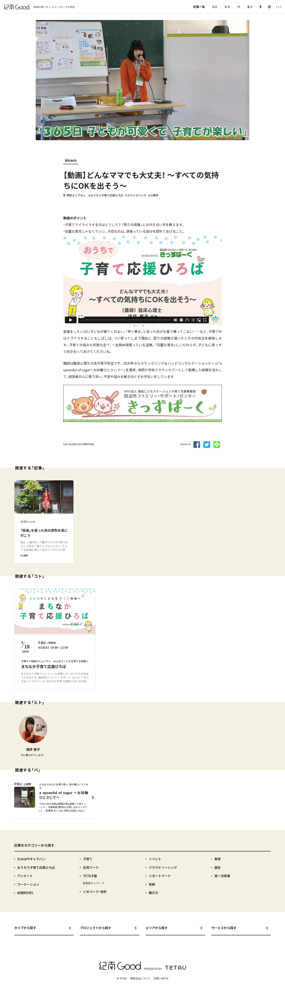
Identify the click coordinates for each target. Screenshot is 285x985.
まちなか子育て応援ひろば (43, 666)
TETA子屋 (90, 876)
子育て (87, 859)
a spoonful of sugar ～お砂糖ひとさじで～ (63, 795)
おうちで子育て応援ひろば (107, 195)
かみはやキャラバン (31, 859)
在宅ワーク (91, 867)
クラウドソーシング (163, 867)
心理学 (154, 195)
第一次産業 (222, 876)
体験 (152, 884)
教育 (217, 859)
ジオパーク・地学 (95, 891)
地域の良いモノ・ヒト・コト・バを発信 (54, 7)
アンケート (25, 876)
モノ (250, 7)
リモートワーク (160, 876)
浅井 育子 (33, 749)
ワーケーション (28, 884)
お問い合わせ (161, 978)
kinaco (71, 160)
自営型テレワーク (93, 883)
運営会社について (140, 978)
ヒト (227, 7)
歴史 (217, 867)
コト (215, 7)
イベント (155, 859)
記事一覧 (199, 7)
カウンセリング (136, 195)
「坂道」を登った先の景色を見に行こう (44, 533)
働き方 (153, 892)
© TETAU (122, 978)
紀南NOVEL (25, 892)
